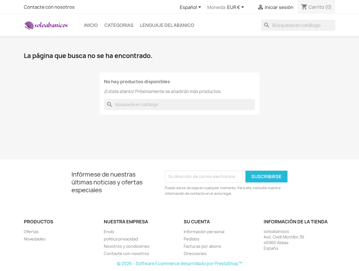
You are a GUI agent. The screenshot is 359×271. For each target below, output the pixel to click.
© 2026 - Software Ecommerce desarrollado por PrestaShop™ (179, 264)
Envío (109, 231)
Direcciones (195, 253)
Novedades (35, 239)
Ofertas (31, 231)
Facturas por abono (202, 246)
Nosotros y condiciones (126, 246)
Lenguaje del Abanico (167, 25)
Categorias (119, 25)
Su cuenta (197, 222)
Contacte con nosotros (49, 7)
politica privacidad (121, 239)
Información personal (204, 231)
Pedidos (191, 239)
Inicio (91, 25)
